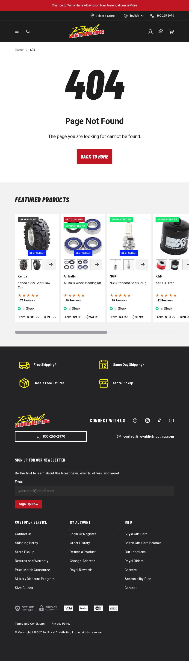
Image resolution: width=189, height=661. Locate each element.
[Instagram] (147, 420)
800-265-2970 (54, 436)
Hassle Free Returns (49, 383)
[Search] (28, 31)
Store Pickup (123, 383)
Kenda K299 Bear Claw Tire (34, 285)
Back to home (94, 156)
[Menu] (17, 31)
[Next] (50, 264)
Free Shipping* (45, 365)
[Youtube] (171, 420)
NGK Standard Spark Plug (128, 283)
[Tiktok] (159, 420)
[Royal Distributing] (86, 31)
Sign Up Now (28, 504)
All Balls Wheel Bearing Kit (82, 283)
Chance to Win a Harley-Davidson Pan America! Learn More (94, 5)
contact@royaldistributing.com (148, 436)
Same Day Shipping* (128, 365)
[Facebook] (135, 420)
